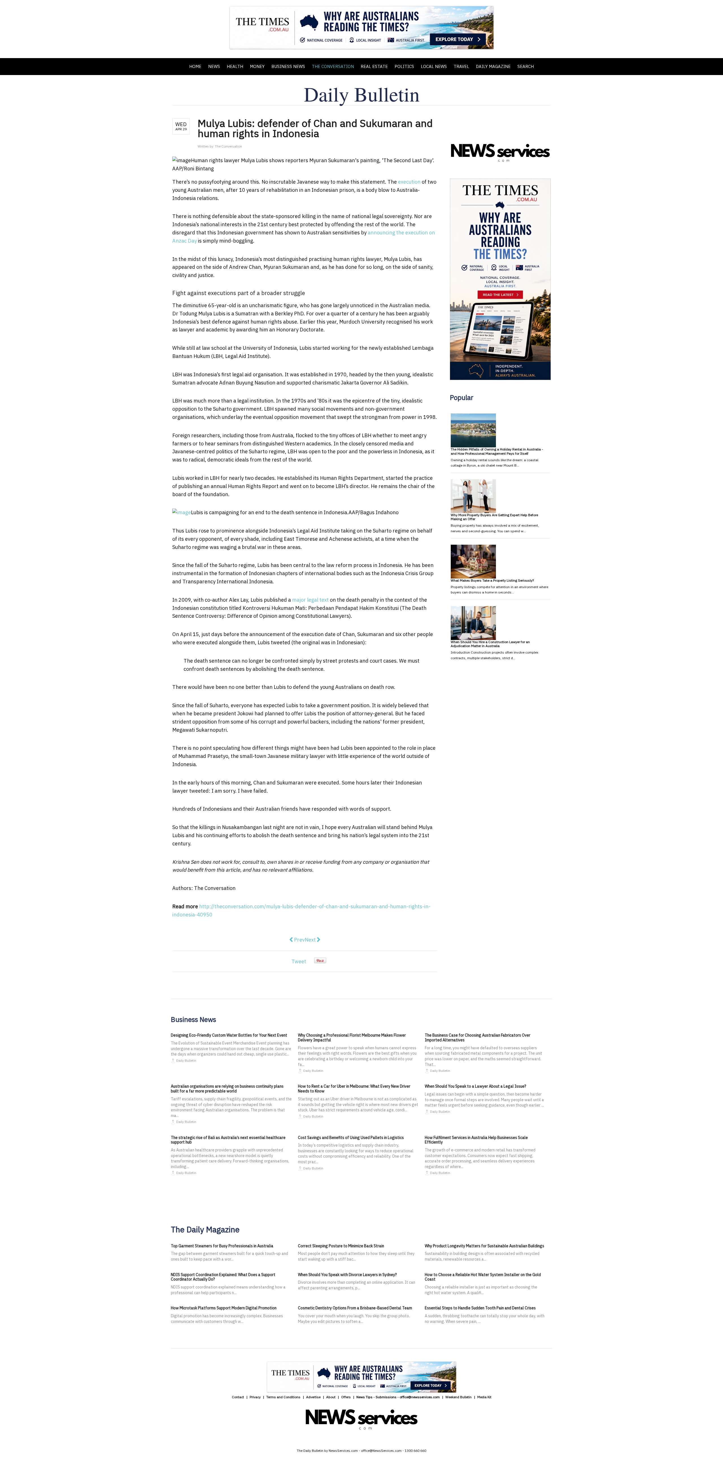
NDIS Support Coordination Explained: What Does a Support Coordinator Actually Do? (223, 1277)
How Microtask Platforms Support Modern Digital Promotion (223, 1308)
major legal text (310, 600)
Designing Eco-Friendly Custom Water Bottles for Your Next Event (229, 1035)
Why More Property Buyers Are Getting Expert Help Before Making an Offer (494, 517)
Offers (346, 1397)
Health (235, 66)
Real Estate (374, 66)
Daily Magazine (493, 66)
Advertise (313, 1397)
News (214, 66)
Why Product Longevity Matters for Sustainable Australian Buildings (484, 1245)
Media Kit (484, 1397)
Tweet (298, 961)
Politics (404, 66)
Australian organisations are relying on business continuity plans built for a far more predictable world (227, 1089)
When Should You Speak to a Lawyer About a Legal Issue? (475, 1086)
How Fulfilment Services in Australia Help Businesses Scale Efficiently (476, 1140)
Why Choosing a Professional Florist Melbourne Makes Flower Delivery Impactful (352, 1038)
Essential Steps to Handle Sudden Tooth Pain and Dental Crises (480, 1308)
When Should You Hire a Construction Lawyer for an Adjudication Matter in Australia (490, 644)
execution (409, 182)
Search (525, 66)
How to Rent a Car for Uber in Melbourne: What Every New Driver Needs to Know (354, 1089)
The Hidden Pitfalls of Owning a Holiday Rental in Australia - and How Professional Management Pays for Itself (497, 451)
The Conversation (333, 66)
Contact (238, 1397)
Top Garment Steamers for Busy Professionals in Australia (222, 1245)
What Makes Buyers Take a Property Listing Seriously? (492, 580)
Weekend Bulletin (458, 1397)
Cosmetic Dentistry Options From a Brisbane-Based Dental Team (355, 1308)
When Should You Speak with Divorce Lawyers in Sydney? (347, 1274)
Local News (434, 66)
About (331, 1397)
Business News (288, 66)
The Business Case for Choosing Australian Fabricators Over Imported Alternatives (477, 1038)
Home (195, 66)
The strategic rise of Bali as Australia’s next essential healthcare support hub (228, 1140)
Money (257, 66)
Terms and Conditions (283, 1397)
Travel (461, 66)
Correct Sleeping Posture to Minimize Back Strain (341, 1245)
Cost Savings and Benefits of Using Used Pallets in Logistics (351, 1137)
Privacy (255, 1397)
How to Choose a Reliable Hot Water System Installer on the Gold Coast (483, 1277)
